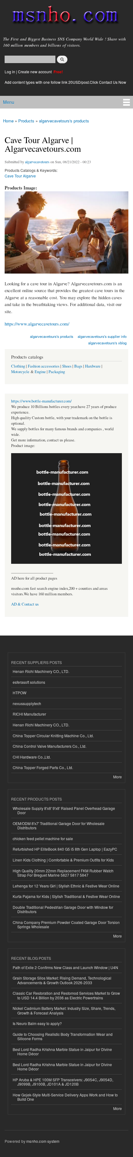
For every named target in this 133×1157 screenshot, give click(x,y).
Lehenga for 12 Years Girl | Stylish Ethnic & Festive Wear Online (66, 885)
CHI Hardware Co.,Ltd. (32, 756)
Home (8, 121)
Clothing (18, 366)
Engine (40, 371)
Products (26, 121)
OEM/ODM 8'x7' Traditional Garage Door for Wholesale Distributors (59, 825)
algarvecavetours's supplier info (102, 336)
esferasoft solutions (29, 682)
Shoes (66, 366)
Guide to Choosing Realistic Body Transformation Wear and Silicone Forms (63, 1036)
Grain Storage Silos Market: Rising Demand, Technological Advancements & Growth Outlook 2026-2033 (62, 980)
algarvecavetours (37, 161)
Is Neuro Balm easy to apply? (37, 1023)
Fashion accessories (43, 366)
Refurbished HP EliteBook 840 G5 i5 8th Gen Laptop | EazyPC (65, 849)
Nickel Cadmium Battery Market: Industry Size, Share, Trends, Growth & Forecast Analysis (64, 1010)
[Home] (62, 16)
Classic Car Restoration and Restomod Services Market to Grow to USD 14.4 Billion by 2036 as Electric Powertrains (66, 995)
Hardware (93, 366)
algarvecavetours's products (64, 121)
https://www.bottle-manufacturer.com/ (41, 401)
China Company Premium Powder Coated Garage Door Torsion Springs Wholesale (66, 924)
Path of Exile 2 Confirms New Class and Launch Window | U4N (65, 967)
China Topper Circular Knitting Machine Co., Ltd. (53, 735)
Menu (8, 102)
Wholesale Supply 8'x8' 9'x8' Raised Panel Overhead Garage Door (64, 810)
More (117, 776)
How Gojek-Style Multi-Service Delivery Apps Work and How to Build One (65, 1097)
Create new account (35, 71)
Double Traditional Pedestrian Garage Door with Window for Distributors (63, 909)
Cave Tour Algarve (20, 175)
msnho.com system (42, 1141)
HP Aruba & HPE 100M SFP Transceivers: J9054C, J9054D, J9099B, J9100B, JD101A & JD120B (63, 1082)
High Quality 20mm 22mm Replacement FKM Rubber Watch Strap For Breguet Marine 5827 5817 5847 (63, 873)
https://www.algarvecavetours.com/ (37, 324)
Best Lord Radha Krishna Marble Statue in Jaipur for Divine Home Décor (62, 1051)
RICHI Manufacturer (29, 714)
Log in (10, 71)
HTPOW (19, 692)
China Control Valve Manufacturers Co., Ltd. (49, 746)
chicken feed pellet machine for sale (43, 838)
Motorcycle (20, 371)
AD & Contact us (25, 604)
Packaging (57, 371)
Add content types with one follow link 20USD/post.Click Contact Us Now (65, 82)
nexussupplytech (27, 703)
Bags (78, 366)
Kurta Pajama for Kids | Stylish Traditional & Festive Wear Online (66, 896)
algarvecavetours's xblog (107, 342)
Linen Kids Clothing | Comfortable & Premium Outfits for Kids (63, 859)
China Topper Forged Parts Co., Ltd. (43, 767)
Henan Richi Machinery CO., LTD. (41, 671)
